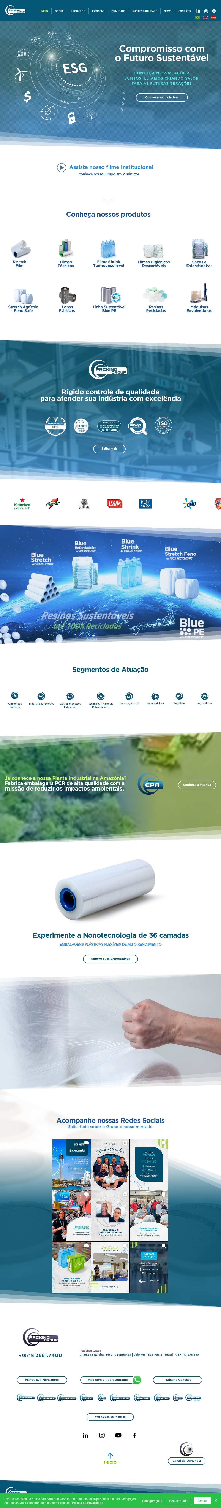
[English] (205, 17)
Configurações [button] (152, 1500)
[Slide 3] (120, 138)
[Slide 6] (104, 138)
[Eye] (188, 1450)
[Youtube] (118, 1435)
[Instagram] (102, 1435)
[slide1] (108, 138)
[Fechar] (215, 1501)
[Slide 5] (100, 138)
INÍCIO (110, 1462)
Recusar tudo (178, 1500)
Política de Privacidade (87, 1502)
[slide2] (112, 138)
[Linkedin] (85, 1435)
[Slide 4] (116, 138)
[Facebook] (134, 1435)
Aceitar (202, 1500)
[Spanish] (213, 17)
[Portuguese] (198, 17)
